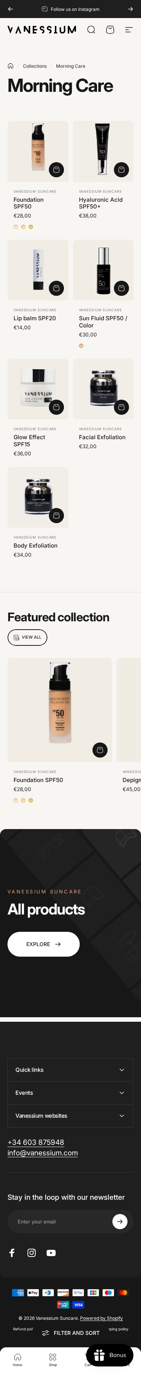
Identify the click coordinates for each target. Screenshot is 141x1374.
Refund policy (25, 1329)
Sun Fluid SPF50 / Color (103, 322)
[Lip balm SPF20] (38, 270)
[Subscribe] (119, 1221)
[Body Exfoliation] (38, 497)
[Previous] (10, 9)
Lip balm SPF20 (35, 318)
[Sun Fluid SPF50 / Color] (103, 270)
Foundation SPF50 (29, 203)
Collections (35, 66)
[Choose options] (56, 169)
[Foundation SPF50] (38, 151)
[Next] (130, 9)
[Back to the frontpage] (11, 66)
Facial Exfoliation (102, 437)
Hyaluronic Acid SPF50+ (101, 203)
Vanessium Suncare (35, 191)
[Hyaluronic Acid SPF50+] (103, 151)
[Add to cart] (121, 169)
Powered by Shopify (101, 1318)
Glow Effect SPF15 (29, 441)
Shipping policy (115, 1329)
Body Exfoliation (36, 545)
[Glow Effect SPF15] (38, 389)
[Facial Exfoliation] (103, 389)
